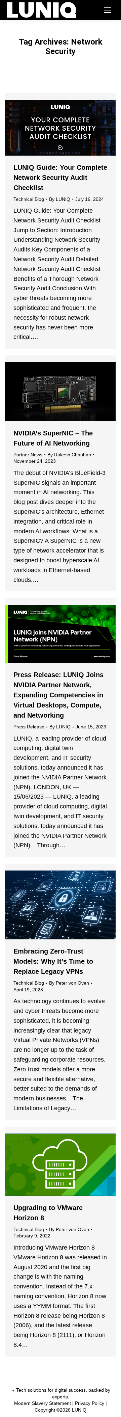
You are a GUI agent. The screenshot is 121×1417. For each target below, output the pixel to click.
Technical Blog (28, 199)
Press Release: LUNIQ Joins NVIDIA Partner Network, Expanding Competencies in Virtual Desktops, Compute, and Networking (58, 695)
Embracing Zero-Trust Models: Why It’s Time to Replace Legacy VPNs (53, 961)
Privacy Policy (89, 1403)
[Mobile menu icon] (107, 10)
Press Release (28, 726)
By (59, 199)
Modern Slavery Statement (42, 1403)
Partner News (27, 454)
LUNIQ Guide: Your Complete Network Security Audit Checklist (60, 177)
